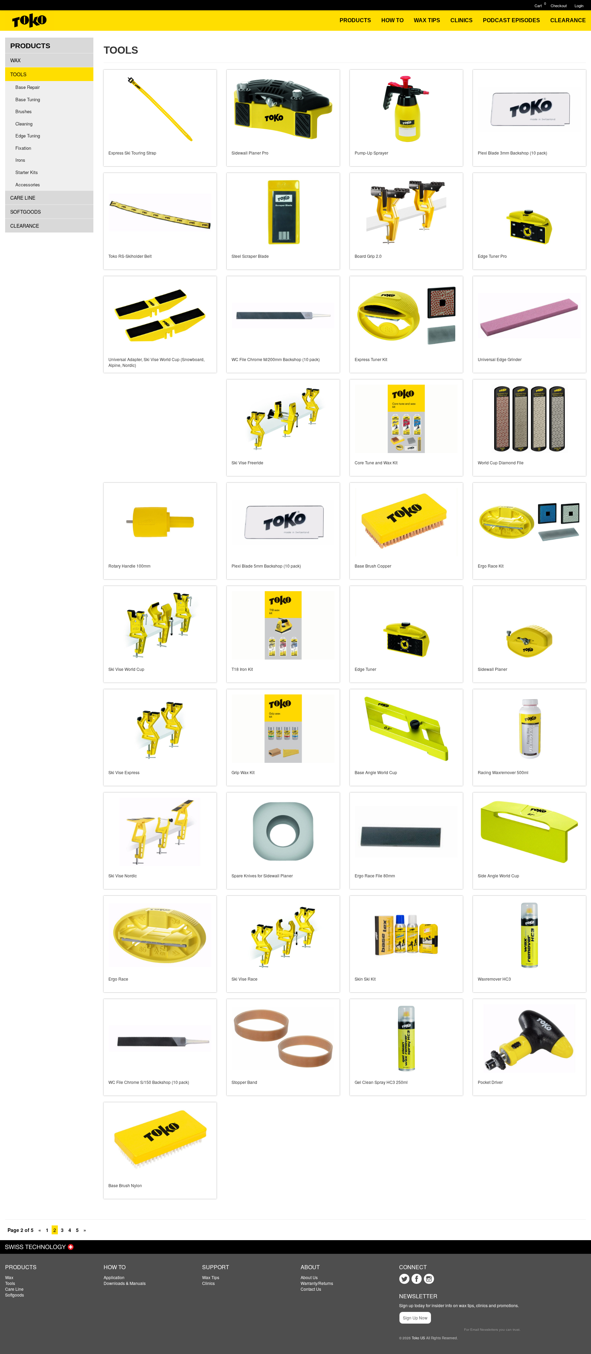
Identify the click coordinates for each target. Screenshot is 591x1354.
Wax (15, 60)
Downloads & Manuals (125, 1283)
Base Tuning (27, 99)
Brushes (23, 111)
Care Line (22, 197)
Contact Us (311, 1289)
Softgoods (25, 211)
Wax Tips (210, 1277)
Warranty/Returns (317, 1283)
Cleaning (23, 123)
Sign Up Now (415, 1317)
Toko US (418, 1338)
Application (114, 1277)
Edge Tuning (27, 135)
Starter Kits (26, 172)
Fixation (23, 148)
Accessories (27, 184)
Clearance (24, 225)
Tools (18, 74)
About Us (309, 1277)
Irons (20, 160)
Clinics (208, 1283)
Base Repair (27, 87)
